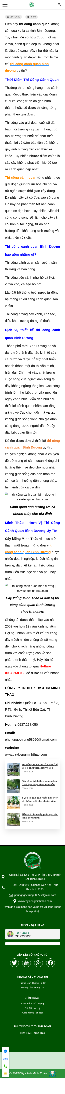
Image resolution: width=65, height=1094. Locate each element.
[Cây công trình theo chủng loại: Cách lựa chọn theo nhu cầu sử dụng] (13, 781)
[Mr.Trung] (10, 934)
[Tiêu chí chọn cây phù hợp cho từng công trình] (13, 815)
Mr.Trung (23, 932)
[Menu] (5, 4)
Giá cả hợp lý (32, 1008)
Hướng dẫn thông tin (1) (32, 983)
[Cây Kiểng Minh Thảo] (32, 860)
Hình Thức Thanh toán (32, 1032)
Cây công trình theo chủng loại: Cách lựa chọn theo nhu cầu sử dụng (40, 784)
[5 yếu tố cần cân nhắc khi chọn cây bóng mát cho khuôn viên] (13, 798)
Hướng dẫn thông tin (32, 987)
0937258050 (22, 936)
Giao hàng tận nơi (32, 1012)
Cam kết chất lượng (32, 1003)
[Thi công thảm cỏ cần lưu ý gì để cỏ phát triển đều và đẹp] (13, 765)
